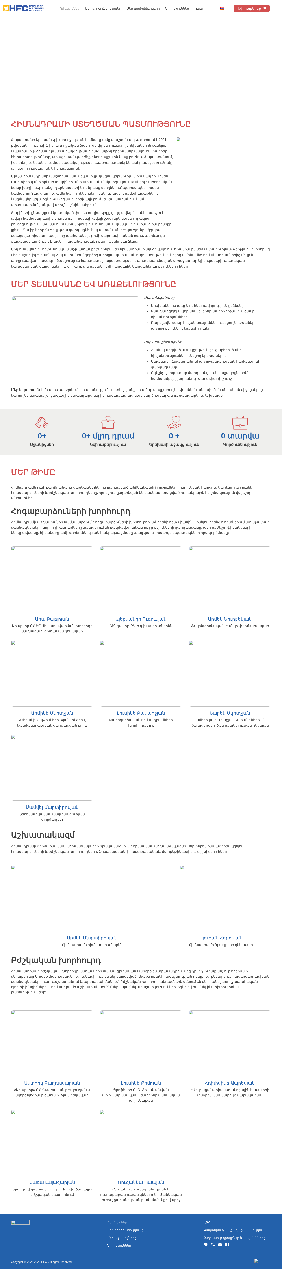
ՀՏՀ (207, 1222)
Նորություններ (177, 8)
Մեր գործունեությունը (125, 1230)
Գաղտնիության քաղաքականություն (234, 1230)
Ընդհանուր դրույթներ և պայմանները (234, 1238)
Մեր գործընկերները (143, 8)
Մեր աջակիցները (121, 1238)
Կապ (199, 8)
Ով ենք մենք (70, 8)
